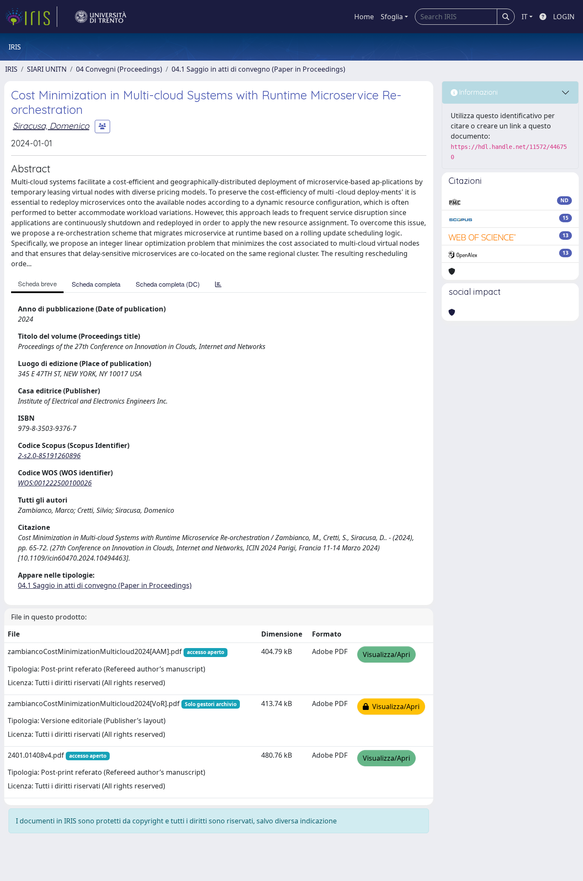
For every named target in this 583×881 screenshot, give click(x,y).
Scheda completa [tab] (96, 283)
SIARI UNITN (47, 69)
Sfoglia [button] (392, 16)
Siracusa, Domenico (51, 125)
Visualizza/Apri (386, 654)
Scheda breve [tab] (37, 283)
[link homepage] (31, 16)
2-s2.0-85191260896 (49, 455)
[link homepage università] (100, 16)
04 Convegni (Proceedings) (119, 69)
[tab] (218, 284)
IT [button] (525, 16)
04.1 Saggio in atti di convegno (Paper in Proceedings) (258, 69)
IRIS (11, 69)
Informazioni (478, 92)
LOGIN (563, 16)
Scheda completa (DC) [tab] (168, 283)
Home (364, 16)
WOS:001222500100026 (55, 483)
